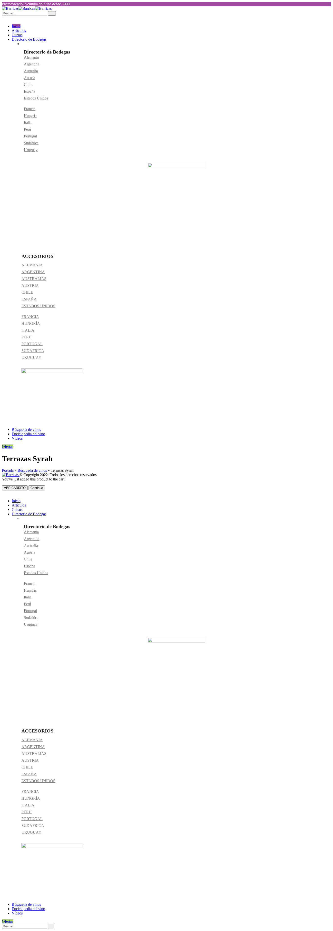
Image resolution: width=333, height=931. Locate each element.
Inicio (16, 26)
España (29, 91)
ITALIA (27, 330)
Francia (29, 109)
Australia (31, 71)
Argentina (31, 64)
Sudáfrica (31, 143)
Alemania (31, 57)
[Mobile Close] (3, 492)
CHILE (27, 292)
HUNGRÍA (30, 323)
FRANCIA (30, 317)
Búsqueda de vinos (26, 429)
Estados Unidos (36, 98)
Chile (28, 84)
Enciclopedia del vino (28, 434)
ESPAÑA (29, 299)
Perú (27, 129)
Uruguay (31, 150)
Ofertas (7, 446)
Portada (8, 470)
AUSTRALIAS (33, 279)
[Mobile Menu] (3, 18)
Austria (29, 78)
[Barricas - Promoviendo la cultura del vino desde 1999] (27, 8)
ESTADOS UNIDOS (38, 306)
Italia (27, 122)
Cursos (17, 35)
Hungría (30, 116)
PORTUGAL (32, 344)
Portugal (30, 136)
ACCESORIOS (37, 256)
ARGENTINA (33, 272)
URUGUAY (31, 357)
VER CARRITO (15, 488)
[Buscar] (51, 926)
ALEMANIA (32, 265)
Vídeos (17, 438)
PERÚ (26, 337)
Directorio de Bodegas (29, 39)
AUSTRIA (30, 285)
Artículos (19, 30)
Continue (36, 488)
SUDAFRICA (32, 351)
